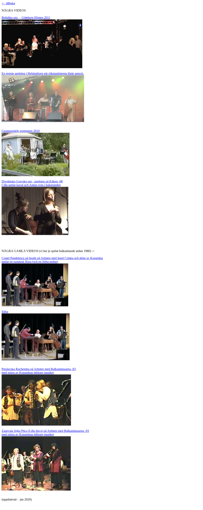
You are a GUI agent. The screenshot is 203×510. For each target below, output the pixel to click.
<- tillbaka (8, 3)
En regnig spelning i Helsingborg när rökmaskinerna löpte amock (42, 73)
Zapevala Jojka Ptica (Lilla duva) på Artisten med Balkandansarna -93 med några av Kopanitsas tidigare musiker (45, 432)
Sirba (5, 311)
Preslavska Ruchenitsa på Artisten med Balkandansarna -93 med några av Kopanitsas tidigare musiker (39, 370)
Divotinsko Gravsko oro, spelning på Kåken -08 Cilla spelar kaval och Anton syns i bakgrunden (32, 183)
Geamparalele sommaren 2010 (21, 131)
